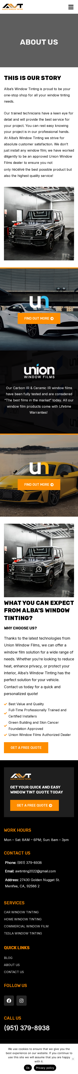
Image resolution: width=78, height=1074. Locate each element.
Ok (28, 1067)
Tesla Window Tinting (23, 933)
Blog (8, 958)
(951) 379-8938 (27, 1028)
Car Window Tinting (21, 912)
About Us (12, 965)
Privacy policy (45, 1067)
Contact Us (14, 972)
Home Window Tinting (23, 919)
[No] (73, 1059)
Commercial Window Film (26, 926)
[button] (39, 318)
